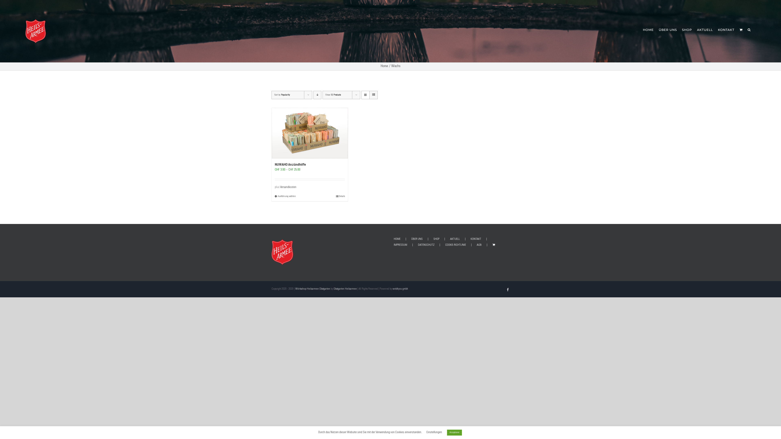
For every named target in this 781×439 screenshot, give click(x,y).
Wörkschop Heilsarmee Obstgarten (312, 289)
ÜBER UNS (417, 239)
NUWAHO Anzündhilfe (290, 164)
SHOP (436, 239)
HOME (397, 239)
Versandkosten (288, 187)
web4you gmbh (400, 289)
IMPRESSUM (400, 245)
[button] (749, 29)
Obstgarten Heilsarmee (345, 289)
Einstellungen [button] (434, 432)
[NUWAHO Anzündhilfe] (310, 133)
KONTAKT (476, 239)
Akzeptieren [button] (454, 432)
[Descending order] (317, 95)
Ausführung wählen (287, 196)
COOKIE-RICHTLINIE (455, 245)
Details (342, 196)
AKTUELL (455, 239)
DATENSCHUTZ (426, 245)
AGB (479, 245)
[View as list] (373, 95)
